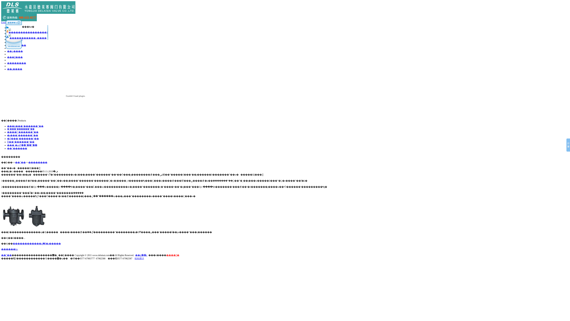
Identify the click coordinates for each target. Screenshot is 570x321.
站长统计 (139, 258)
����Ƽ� (172, 255)
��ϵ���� (14, 69)
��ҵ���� (15, 51)
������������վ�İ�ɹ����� (37, 243)
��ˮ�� (20, 162)
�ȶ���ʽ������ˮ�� (22, 135)
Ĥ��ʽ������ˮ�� (20, 142)
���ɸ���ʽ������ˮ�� (25, 126)
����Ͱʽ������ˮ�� (22, 132)
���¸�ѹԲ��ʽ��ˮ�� (22, 145)
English (4, 22)
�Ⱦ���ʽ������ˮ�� (23, 138)
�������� (16, 63)
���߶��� (15, 57)
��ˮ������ (17, 148)
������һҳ (9, 249)
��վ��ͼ (141, 255)
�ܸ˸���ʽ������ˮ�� (20, 129)
